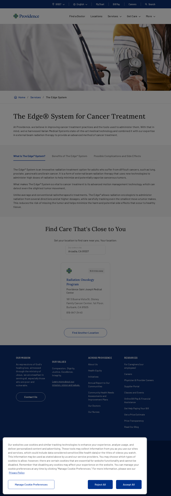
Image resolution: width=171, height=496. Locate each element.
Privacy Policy (17, 472)
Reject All (100, 484)
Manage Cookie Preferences (31, 484)
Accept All (129, 484)
